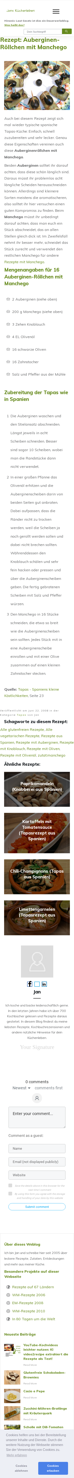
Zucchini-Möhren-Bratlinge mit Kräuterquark (37, 1414)
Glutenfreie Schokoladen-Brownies (37, 1378)
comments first (49, 1087)
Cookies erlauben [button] (53, 1468)
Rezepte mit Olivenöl (18, 755)
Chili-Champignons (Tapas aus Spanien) (37, 876)
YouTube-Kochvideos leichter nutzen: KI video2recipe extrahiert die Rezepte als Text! (37, 1355)
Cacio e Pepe (37, 1396)
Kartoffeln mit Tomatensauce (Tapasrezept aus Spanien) (37, 833)
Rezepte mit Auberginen (37, 742)
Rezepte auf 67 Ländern (33, 1287)
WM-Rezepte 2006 (28, 1295)
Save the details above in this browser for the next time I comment (39, 1187)
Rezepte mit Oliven (43, 748)
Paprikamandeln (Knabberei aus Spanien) (37, 789)
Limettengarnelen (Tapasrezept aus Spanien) (37, 917)
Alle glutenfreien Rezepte (22, 729)
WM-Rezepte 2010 (28, 1311)
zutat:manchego (51, 755)
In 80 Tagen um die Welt (33, 1319)
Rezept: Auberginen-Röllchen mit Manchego (33, 43)
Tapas (22, 714)
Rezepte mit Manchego (24, 262)
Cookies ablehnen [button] (21, 1468)
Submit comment (37, 1207)
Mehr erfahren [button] (17, 1455)
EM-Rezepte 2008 (27, 1302)
